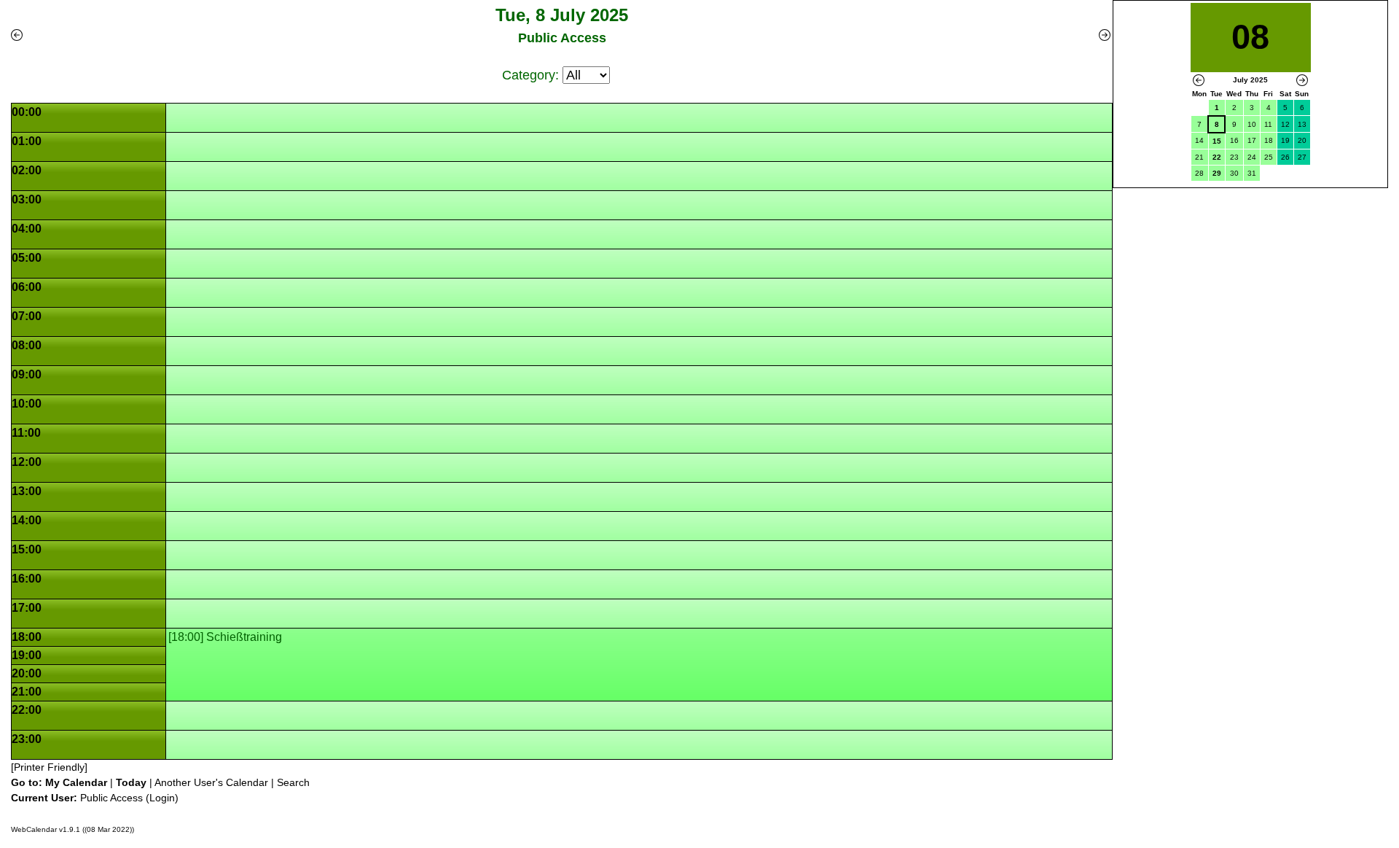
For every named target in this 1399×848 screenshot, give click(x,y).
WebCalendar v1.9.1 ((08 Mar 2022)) (72, 829)
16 (1234, 140)
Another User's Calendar (211, 782)
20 (1302, 140)
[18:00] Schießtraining (225, 637)
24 (1251, 157)
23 (1234, 157)
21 (1199, 157)
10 (1251, 124)
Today (131, 782)
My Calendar (76, 782)
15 (1216, 141)
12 (1285, 124)
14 (1199, 140)
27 (1302, 157)
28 (1199, 173)
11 (1268, 124)
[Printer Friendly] (49, 767)
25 (1268, 157)
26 (1285, 157)
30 (1234, 173)
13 (1302, 124)
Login (162, 798)
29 (1216, 173)
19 (1285, 140)
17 (1251, 140)
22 (1216, 157)
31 (1251, 173)
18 (1268, 140)
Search (293, 782)
